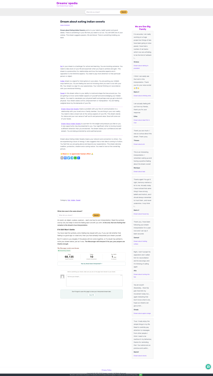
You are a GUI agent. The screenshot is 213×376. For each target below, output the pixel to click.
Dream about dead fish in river (142, 121)
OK (140, 374)
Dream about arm (139, 144)
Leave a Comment (65, 25)
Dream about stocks (140, 355)
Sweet (62, 93)
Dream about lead (139, 171)
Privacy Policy (106, 370)
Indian (62, 81)
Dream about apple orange (142, 313)
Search (124, 12)
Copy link (91, 295)
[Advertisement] (91, 52)
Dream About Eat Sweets (70, 109)
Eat (61, 66)
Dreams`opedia (67, 3)
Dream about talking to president (141, 67)
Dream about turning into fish (142, 275)
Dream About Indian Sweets (71, 124)
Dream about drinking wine (142, 95)
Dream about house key (141, 214)
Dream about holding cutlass (140, 242)
